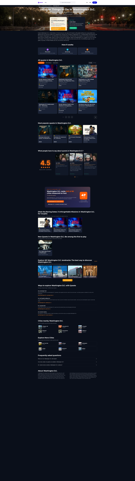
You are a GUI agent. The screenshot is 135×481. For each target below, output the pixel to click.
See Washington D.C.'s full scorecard (55, 201)
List (91, 62)
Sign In (94, 2)
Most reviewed (48, 62)
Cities (39, 5)
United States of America (47, 5)
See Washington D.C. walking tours (45, 302)
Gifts (46, 2)
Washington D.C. (56, 5)
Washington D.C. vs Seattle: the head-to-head (57, 204)
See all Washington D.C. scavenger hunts (46, 295)
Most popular (41, 62)
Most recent (55, 62)
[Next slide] (96, 165)
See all (95, 261)
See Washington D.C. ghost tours (44, 308)
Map (95, 62)
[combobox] (68, 2)
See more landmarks (67, 280)
